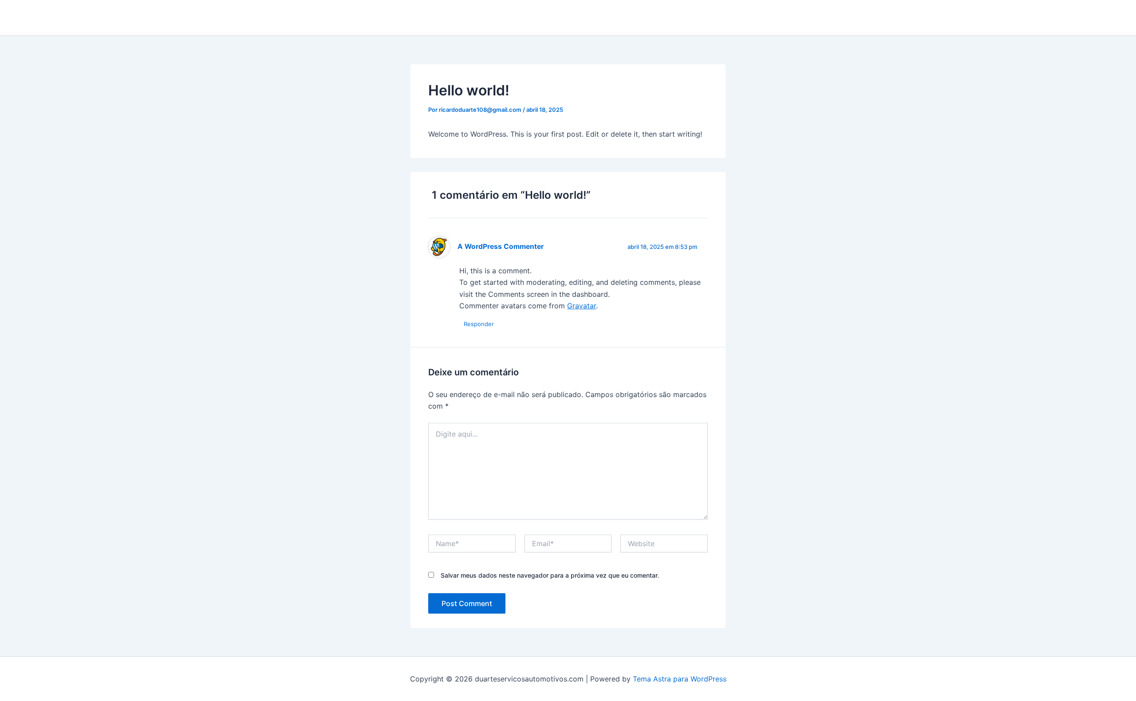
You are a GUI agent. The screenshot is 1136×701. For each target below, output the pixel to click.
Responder (479, 323)
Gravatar (581, 305)
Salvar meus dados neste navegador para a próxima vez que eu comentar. (550, 575)
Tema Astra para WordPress (679, 678)
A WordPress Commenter (501, 246)
